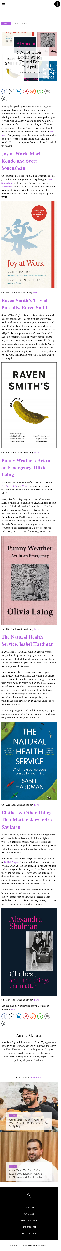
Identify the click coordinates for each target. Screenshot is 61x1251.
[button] (51, 223)
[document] (30, 625)
